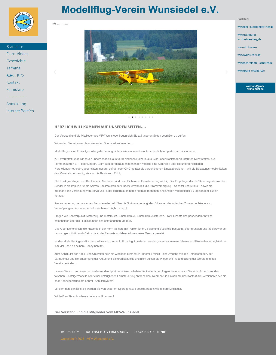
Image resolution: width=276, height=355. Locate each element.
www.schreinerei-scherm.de (255, 63)
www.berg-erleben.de (251, 70)
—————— (17, 96)
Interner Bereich (20, 110)
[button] (55, 72)
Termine (13, 68)
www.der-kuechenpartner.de (255, 27)
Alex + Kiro (15, 75)
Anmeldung (16, 103)
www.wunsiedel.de (249, 55)
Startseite (15, 46)
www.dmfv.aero (247, 47)
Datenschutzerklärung (107, 331)
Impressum (70, 331)
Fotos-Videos (17, 53)
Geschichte (16, 60)
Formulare (15, 89)
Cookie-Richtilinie (150, 331)
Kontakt (13, 82)
